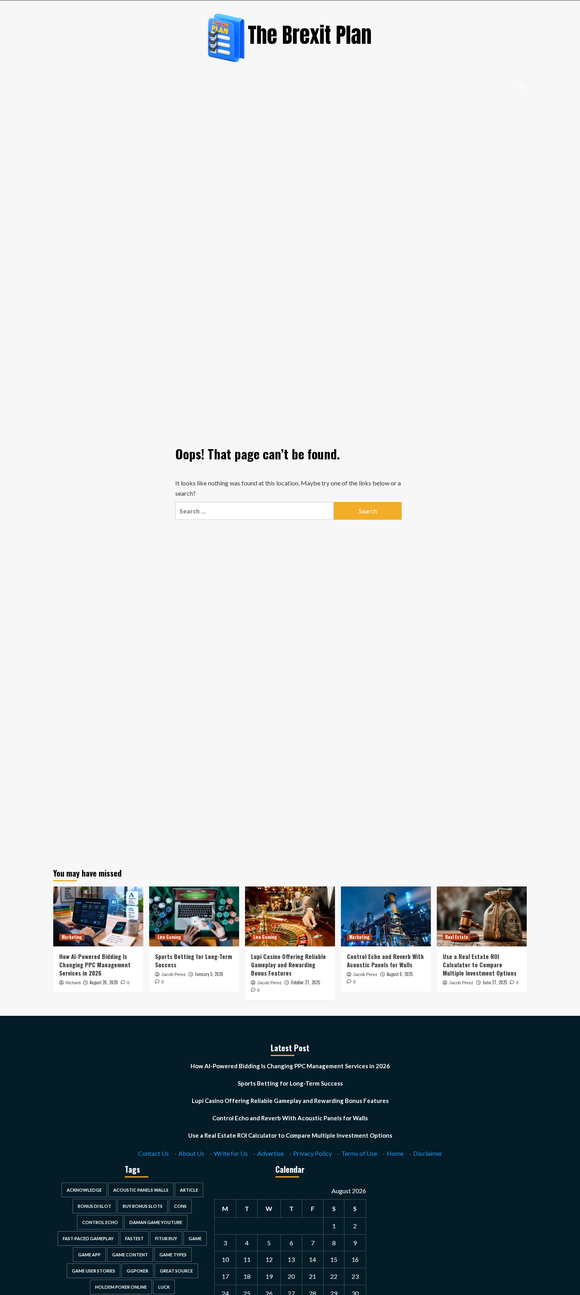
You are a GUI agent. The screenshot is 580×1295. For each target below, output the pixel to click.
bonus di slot (94, 1206)
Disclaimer (427, 1153)
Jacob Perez (173, 974)
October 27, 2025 (305, 982)
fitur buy (166, 1238)
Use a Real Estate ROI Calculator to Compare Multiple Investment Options (479, 964)
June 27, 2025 (495, 982)
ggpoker (137, 1270)
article (189, 1189)
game (195, 1238)
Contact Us (153, 1153)
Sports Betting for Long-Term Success (193, 960)
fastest (134, 1238)
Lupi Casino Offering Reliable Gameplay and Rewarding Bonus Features (288, 964)
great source (176, 1270)
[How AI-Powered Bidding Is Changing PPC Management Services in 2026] (98, 916)
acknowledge (84, 1189)
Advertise (270, 1153)
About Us (191, 1153)
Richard (72, 982)
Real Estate (456, 937)
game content (130, 1254)
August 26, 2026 (104, 982)
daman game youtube (155, 1222)
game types (173, 1254)
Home (395, 1153)
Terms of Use (359, 1153)
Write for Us (231, 1153)
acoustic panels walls (140, 1189)
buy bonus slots (143, 1206)
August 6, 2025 (400, 974)
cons (180, 1206)
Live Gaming (169, 937)
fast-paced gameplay (88, 1238)
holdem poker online (121, 1286)
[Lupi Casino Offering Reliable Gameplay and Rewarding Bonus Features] (290, 916)
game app (89, 1254)
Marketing (72, 937)
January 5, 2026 (209, 974)
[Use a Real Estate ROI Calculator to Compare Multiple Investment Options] (482, 916)
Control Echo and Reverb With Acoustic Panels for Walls (385, 960)
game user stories (93, 1270)
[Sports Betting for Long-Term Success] (194, 916)
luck (164, 1286)
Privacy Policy (312, 1153)
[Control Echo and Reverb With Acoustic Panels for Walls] (386, 916)
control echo (100, 1222)
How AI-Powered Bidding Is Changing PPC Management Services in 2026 (95, 964)
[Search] (522, 86)
